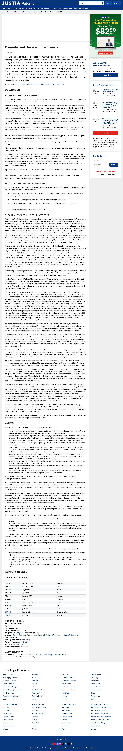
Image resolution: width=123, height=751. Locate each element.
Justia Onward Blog (98, 723)
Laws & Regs (56, 8)
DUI (33, 687)
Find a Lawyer (7, 8)
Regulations (7, 714)
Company (50, 748)
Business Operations (69, 681)
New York (35, 723)
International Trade (69, 690)
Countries (65, 726)
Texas (34, 726)
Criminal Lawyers (9, 684)
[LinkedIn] (52, 744)
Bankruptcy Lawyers (10, 678)
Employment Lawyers (10, 687)
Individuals (36, 674)
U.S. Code (6, 710)
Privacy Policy (77, 748)
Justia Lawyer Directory (99, 710)
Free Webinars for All (104, 85)
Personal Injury (37, 696)
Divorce (35, 684)
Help (56, 748)
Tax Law (64, 696)
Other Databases (69, 704)
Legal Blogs (66, 710)
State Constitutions (39, 707)
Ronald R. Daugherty (71, 635)
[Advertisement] (45, 27)
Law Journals (95, 690)
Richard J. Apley (24, 640)
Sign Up (116, 3)
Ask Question (106, 75)
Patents (9, 12)
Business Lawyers (9, 681)
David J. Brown (25, 642)
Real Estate (65, 693)
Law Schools (45, 8)
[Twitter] (68, 744)
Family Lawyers (8, 693)
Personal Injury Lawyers (11, 696)
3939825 (8, 612)
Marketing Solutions (81, 8)
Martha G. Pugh (18, 644)
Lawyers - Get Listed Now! (105, 171)
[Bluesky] (66, 744)
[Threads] (63, 744)
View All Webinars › (106, 133)
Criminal (35, 681)
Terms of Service (65, 748)
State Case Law (37, 714)
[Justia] (11, 3)
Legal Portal (41, 748)
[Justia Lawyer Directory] (71, 744)
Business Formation (69, 678)
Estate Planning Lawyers (12, 690)
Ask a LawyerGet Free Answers (102, 64)
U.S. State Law (38, 704)
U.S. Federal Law (10, 704)
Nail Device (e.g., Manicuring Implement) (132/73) (49, 655)
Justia (3, 12)
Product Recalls (67, 717)
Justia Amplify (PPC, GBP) (100, 720)
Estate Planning (38, 690)
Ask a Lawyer (19, 8)
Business (65, 674)
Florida (34, 720)
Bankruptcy (36, 678)
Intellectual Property (69, 687)
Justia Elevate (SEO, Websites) (101, 717)
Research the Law (32, 8)
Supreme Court (8, 717)
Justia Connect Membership (101, 707)
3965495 (8, 615)
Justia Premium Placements (100, 714)
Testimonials (95, 726)
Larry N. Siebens (46, 635)
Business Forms (67, 714)
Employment (66, 684)
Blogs (93, 693)
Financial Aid (95, 684)
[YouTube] (54, 744)
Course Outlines (96, 687)
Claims (23, 84)
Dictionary (94, 678)
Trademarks (66, 723)
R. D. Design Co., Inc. (20, 633)
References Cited (33, 84)
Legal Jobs (65, 707)
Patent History (46, 84)
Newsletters (67, 8)
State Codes (36, 710)
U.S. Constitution (9, 707)
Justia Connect (31, 748)
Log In (109, 3)
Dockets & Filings (9, 726)
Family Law (36, 693)
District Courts (8, 723)
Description (15, 84)
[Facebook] (57, 744)
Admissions (95, 681)
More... (5, 699)
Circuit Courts (8, 720)
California (35, 717)
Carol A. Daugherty (20, 635)
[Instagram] (60, 744)
